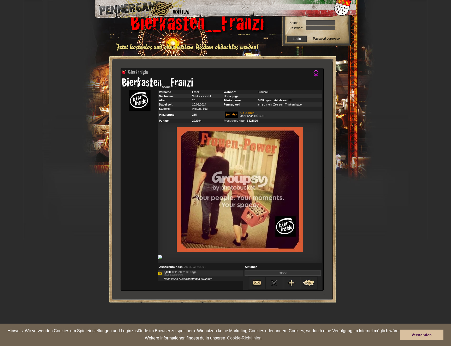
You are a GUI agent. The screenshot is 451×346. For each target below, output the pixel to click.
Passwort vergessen (327, 38)
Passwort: (296, 28)
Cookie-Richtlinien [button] (244, 338)
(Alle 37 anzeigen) (194, 266)
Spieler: (294, 23)
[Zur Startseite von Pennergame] (131, 8)
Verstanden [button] (422, 335)
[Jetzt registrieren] (188, 50)
